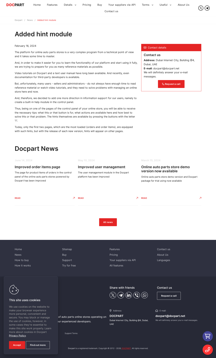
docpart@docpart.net (166, 68)
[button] (208, 350)
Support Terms (71, 333)
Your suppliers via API (122, 4)
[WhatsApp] (144, 295)
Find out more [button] (38, 345)
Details (68, 4)
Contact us (111, 11)
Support (67, 260)
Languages (163, 260)
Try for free (69, 265)
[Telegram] (207, 8)
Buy (99, 4)
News (30, 20)
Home (37, 4)
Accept (17, 345)
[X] (200, 8)
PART (15, 5)
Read (17, 198)
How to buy (22, 260)
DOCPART (126, 348)
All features (116, 265)
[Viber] (136, 295)
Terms (146, 4)
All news (108, 222)
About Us (183, 4)
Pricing (87, 4)
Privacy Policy (17, 335)
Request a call (172, 84)
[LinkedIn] (128, 295)
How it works (23, 265)
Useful (164, 4)
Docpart (18, 20)
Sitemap (67, 249)
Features (52, 4)
